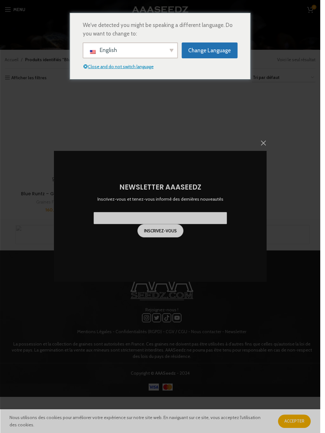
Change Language (209, 50)
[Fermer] (263, 143)
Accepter (294, 420)
